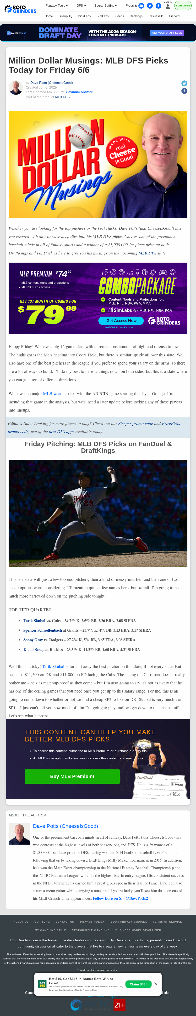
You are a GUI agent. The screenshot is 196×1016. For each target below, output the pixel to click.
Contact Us (65, 922)
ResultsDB (155, 16)
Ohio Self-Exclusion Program (98, 996)
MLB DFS (62, 97)
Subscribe (183, 5)
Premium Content (79, 92)
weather (55, 393)
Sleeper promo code (135, 423)
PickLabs (84, 16)
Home (49, 16)
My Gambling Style (50, 930)
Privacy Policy (92, 922)
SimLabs (103, 16)
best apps (61, 431)
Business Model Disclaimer (138, 930)
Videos (119, 16)
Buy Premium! (72, 776)
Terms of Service (167, 922)
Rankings (136, 16)
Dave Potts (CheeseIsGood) (51, 83)
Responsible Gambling (91, 930)
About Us (21, 922)
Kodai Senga (33, 649)
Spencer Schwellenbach (42, 630)
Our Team (42, 922)
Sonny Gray (33, 640)
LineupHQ (65, 16)
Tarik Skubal (34, 621)
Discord (174, 16)
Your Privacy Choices (129, 922)
